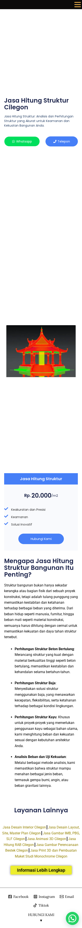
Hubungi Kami (41, 539)
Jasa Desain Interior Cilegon (24, 827)
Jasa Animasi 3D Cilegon (46, 839)
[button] (77, 5)
